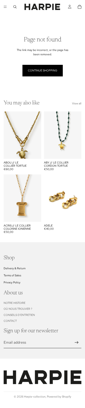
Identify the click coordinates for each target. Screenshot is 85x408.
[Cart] (80, 7)
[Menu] (5, 7)
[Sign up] (76, 342)
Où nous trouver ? (18, 309)
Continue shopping (42, 70)
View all (76, 103)
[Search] (15, 7)
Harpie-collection (35, 396)
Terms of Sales (12, 275)
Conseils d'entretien (19, 315)
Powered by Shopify (59, 396)
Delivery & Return (15, 268)
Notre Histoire (14, 303)
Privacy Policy (12, 282)
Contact (10, 321)
